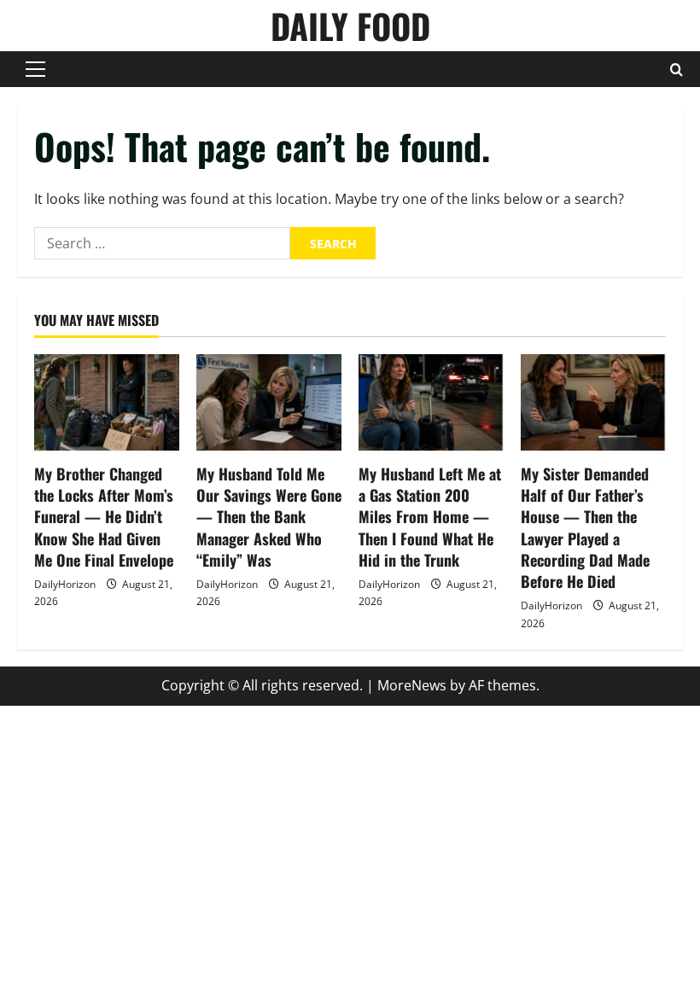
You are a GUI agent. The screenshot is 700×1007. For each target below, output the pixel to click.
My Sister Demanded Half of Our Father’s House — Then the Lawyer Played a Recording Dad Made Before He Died (585, 527)
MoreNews (411, 685)
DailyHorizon (65, 584)
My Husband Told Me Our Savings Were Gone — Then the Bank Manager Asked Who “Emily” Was (268, 517)
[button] (35, 69)
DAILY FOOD (350, 25)
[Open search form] (676, 69)
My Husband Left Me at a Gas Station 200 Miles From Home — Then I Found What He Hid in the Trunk (430, 517)
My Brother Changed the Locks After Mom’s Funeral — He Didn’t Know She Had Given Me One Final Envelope (103, 517)
